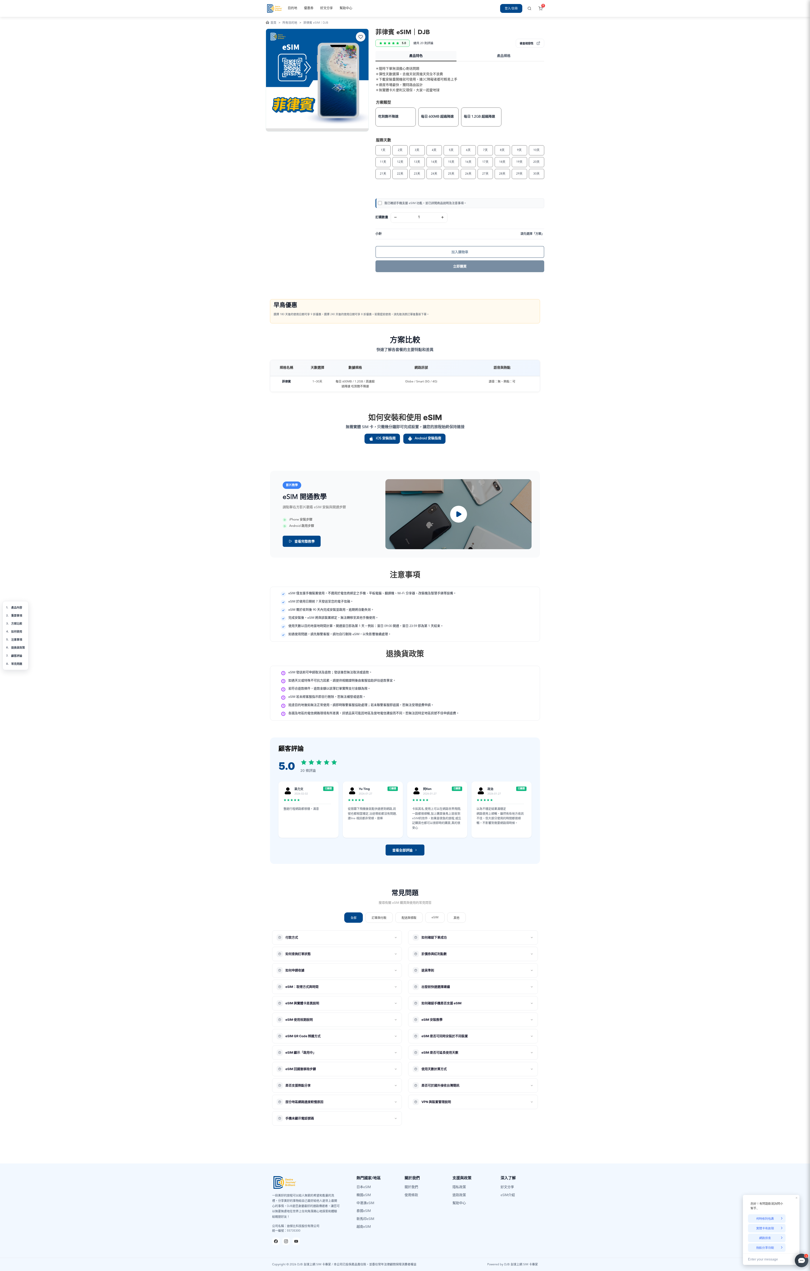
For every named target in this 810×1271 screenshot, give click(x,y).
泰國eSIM (363, 1211)
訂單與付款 (379, 917)
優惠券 (308, 8)
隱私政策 (459, 1187)
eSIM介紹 (508, 1195)
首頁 (273, 22)
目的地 (292, 8)
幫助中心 (346, 8)
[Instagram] (286, 1241)
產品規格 (503, 56)
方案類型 (383, 103)
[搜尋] (529, 8)
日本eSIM (363, 1187)
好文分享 (326, 8)
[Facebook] (276, 1241)
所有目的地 (289, 22)
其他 (456, 917)
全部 (353, 917)
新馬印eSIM (365, 1219)
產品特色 (416, 56)
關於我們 (411, 1187)
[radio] (395, 117)
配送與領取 (409, 917)
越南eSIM (363, 1227)
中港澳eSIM (365, 1203)
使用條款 (411, 1195)
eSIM (435, 917)
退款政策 (459, 1195)
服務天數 (383, 140)
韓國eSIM (363, 1195)
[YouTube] (296, 1241)
